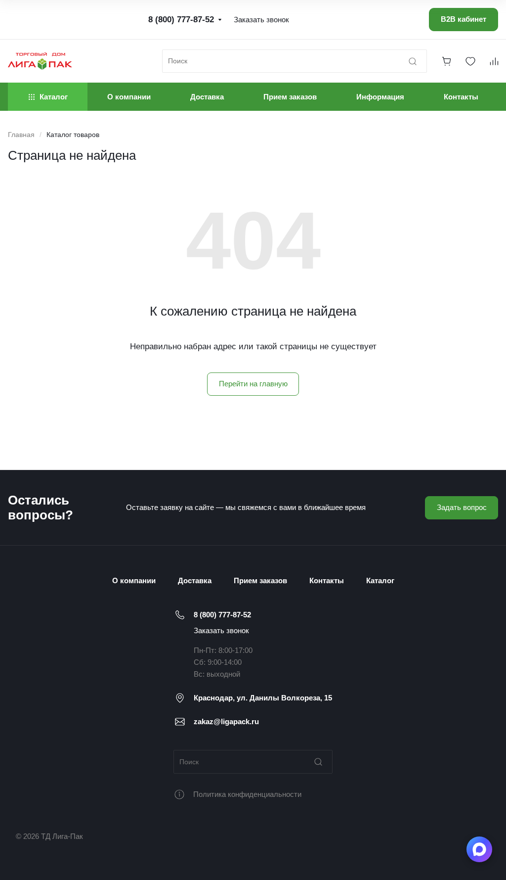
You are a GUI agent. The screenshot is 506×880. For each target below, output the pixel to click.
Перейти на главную (253, 383)
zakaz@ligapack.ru (226, 721)
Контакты (326, 580)
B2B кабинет (463, 19)
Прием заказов (260, 580)
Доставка (194, 580)
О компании (134, 580)
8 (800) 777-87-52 (222, 614)
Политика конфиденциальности (247, 794)
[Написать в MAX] (479, 849)
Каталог (380, 580)
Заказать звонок (221, 630)
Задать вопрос (462, 507)
